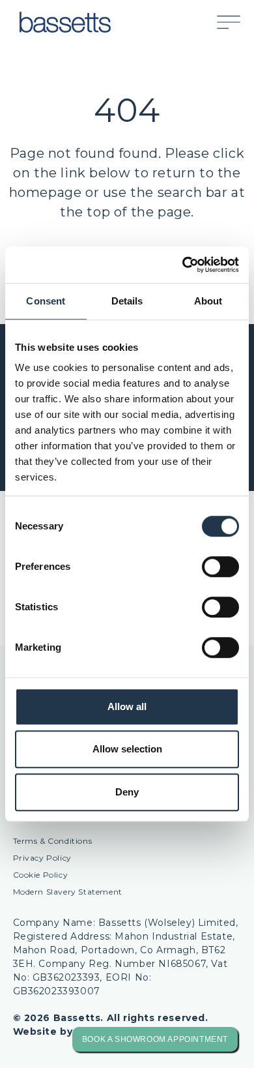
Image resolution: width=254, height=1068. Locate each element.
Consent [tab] (45, 300)
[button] (235, 22)
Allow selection (127, 748)
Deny (127, 791)
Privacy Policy (42, 858)
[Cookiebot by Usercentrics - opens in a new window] (182, 264)
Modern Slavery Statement (67, 892)
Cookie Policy (40, 875)
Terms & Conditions (52, 841)
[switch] (220, 566)
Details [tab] (127, 300)
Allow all (127, 706)
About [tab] (208, 300)
